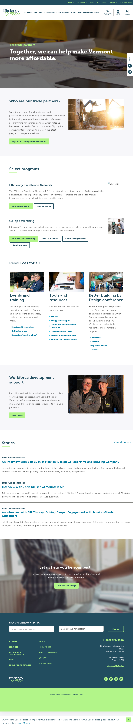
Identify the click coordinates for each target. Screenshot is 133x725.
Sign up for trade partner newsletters (29, 141)
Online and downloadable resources (63, 325)
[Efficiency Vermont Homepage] (11, 12)
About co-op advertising (23, 239)
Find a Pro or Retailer (88, 12)
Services (38, 12)
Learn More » (23, 723)
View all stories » (122, 442)
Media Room (82, 2)
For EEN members (50, 239)
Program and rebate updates (64, 339)
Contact (113, 2)
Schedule (94, 342)
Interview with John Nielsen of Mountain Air (33, 487)
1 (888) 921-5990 (113, 640)
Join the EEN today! (66, 585)
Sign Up (115, 629)
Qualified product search (62, 331)
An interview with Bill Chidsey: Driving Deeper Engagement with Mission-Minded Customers (58, 514)
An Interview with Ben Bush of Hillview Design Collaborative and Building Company (60, 462)
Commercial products (75, 239)
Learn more (17, 415)
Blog (73, 12)
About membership (21, 206)
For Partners (126, 2)
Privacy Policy (78, 694)
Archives (94, 350)
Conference (95, 338)
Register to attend (98, 346)
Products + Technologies (56, 12)
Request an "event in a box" (24, 335)
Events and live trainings (22, 327)
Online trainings (19, 331)
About (71, 2)
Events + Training (98, 2)
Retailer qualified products (63, 335)
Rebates (28, 12)
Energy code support (60, 320)
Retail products (20, 245)
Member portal (44, 206)
